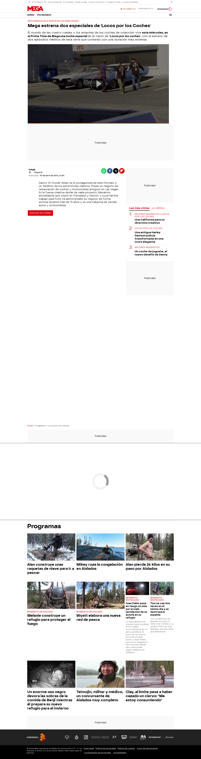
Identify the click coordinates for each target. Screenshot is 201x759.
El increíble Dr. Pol (39, 2)
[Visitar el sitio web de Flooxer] (169, 737)
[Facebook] (30, 172)
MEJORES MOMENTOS (147, 247)
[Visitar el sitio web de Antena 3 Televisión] (67, 737)
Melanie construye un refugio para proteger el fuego (48, 619)
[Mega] (44, 8)
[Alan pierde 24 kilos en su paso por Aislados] (150, 547)
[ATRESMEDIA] (36, 737)
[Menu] (170, 15)
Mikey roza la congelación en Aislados (99, 566)
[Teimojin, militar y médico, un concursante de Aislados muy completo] (100, 674)
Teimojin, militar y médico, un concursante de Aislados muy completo (99, 696)
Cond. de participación (147, 748)
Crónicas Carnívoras (96, 2)
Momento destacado (40, 612)
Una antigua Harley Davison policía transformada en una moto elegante (149, 237)
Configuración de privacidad (97, 753)
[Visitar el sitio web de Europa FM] (133, 737)
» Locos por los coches (57, 426)
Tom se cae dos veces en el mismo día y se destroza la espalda (160, 609)
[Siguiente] (172, 2)
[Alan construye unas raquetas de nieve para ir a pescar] (51, 547)
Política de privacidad (106, 748)
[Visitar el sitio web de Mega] (105, 737)
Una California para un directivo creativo (150, 221)
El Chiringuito (68, 2)
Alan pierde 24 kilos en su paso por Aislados (148, 566)
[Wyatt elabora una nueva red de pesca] (100, 595)
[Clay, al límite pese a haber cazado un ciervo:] (150, 674)
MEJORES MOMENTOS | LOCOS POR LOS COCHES (152, 215)
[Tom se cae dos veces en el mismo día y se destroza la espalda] (162, 589)
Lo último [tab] (158, 208)
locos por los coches (40, 213)
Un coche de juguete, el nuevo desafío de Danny (151, 253)
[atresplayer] (165, 9)
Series (30, 15)
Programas (44, 15)
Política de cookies (126, 748)
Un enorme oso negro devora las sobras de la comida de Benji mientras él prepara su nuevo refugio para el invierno (49, 700)
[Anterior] (29, 2)
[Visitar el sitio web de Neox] (86, 737)
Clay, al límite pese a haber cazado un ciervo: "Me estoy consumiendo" (149, 696)
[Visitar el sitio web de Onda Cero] (124, 737)
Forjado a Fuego (81, 2)
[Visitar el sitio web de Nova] (95, 737)
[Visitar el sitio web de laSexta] (76, 737)
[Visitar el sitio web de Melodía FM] (143, 737)
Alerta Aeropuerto (55, 2)
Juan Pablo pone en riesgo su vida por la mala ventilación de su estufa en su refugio (136, 610)
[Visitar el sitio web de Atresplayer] (156, 737)
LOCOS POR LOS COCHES (148, 228)
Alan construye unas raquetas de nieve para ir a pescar (50, 568)
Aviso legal (89, 748)
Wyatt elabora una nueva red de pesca (98, 617)
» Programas (40, 426)
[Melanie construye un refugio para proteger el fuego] (51, 595)
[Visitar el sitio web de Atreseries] (114, 737)
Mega (30, 426)
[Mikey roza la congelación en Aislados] (100, 547)
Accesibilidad (119, 753)
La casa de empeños (130, 2)
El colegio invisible (113, 2)
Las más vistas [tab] (139, 208)
